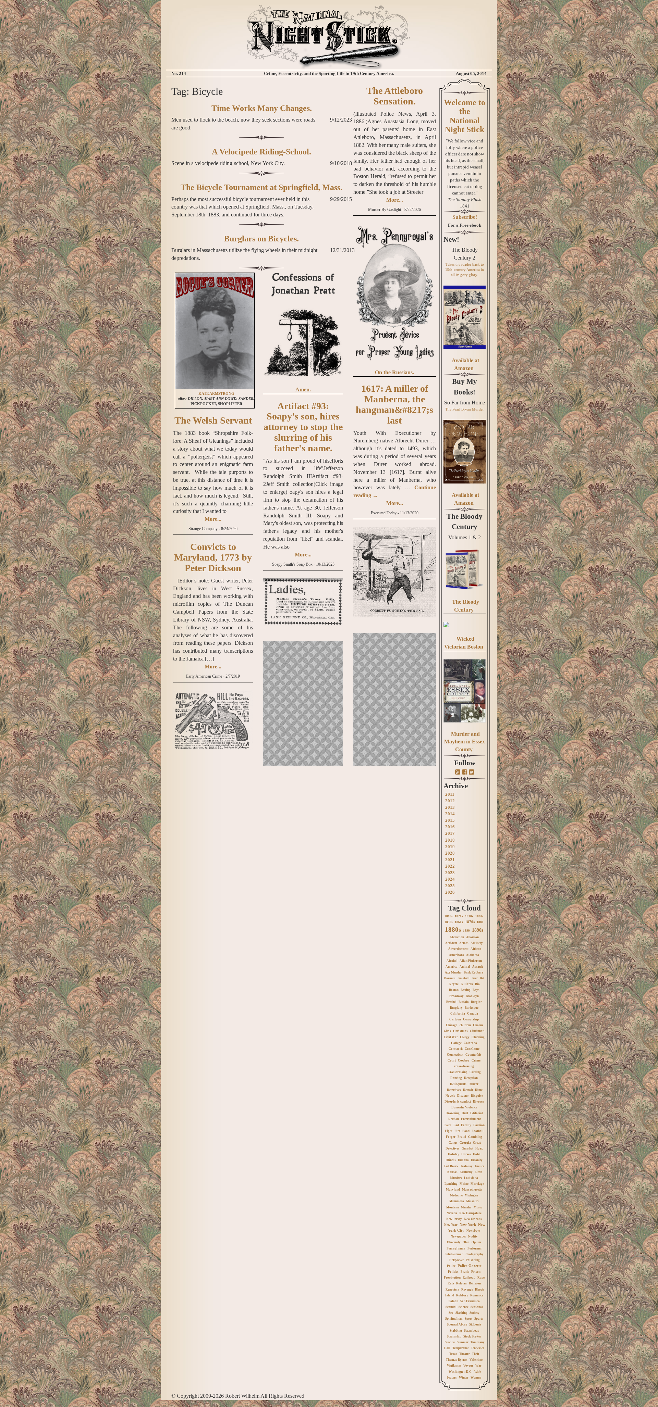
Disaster (463, 1095)
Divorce (478, 1101)
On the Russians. (394, 372)
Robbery (462, 1295)
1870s (470, 922)
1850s (448, 922)
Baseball (464, 978)
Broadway (456, 996)
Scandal (451, 1307)
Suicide (450, 1342)
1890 (466, 930)
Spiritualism (454, 1318)
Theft (475, 1354)
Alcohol (452, 961)
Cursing (475, 1072)
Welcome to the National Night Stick (464, 116)
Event (447, 1125)
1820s (459, 916)
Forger (450, 1137)
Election (453, 1119)
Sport (468, 1318)
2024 (450, 879)
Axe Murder (453, 972)
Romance (476, 1295)
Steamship (454, 1336)
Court (452, 1060)
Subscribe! (464, 217)
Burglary (456, 1007)
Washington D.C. (460, 1371)
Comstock (456, 1049)
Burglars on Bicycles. (261, 238)
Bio (477, 984)
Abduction (457, 937)
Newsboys (473, 1230)
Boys (476, 990)
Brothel (451, 1002)
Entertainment (471, 1119)
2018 (450, 840)
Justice (479, 1166)
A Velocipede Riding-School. (261, 151)
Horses (466, 1154)
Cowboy (464, 1060)
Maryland (453, 1189)
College (456, 1043)
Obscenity (454, 1242)
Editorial (476, 1113)
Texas (453, 1354)
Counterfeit (473, 1054)
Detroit (468, 1090)
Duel (465, 1113)
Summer (462, 1342)
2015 (450, 820)
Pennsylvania (456, 1248)
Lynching (451, 1183)
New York (468, 1224)
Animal (465, 966)
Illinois (451, 1160)
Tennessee (477, 1348)
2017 (450, 833)
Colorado (470, 1043)
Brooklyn (472, 996)
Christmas (460, 1031)
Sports (478, 1318)
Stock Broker (472, 1336)
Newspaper (458, 1236)
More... (213, 519)
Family (466, 1125)
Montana (452, 1207)
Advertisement (458, 949)
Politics (453, 1271)
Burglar (476, 1002)
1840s (479, 916)
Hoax (479, 1148)
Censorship (471, 1019)
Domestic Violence (464, 1107)
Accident (451, 943)
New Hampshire (470, 1213)
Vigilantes (454, 1365)
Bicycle (454, 984)
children (465, 1025)
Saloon (453, 1301)
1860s (459, 922)
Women (476, 1377)
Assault (477, 966)
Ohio (466, 1242)
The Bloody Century (465, 521)
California (457, 1013)
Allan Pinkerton (471, 961)
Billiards (467, 984)
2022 (450, 866)
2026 (450, 892)
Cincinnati (477, 1031)
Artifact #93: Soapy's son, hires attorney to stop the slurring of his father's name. (303, 427)
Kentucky (466, 1172)
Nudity (473, 1236)
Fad (456, 1125)
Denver (473, 1084)
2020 (450, 853)
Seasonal (477, 1307)
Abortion (472, 937)
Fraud (462, 1137)
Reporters (452, 1289)
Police (451, 1266)
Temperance (460, 1348)
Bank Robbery (474, 972)
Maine (464, 1183)
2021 (450, 859)
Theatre (464, 1354)
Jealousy (466, 1166)
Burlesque (471, 1007)
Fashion (479, 1125)
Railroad (469, 1277)
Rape (481, 1277)
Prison (475, 1271)
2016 (450, 826)
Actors (463, 943)
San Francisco (470, 1301)
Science (463, 1307)
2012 (450, 800)
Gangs (453, 1142)
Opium (476, 1242)
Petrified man (453, 1254)
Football (478, 1131)
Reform (461, 1283)
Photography (474, 1254)
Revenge (467, 1289)
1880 (480, 922)
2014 (450, 813)
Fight (448, 1131)
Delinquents (458, 1084)
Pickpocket (456, 1260)
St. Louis (475, 1324)
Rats (451, 1283)
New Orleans (473, 1219)
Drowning (453, 1113)
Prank (465, 1271)
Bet (482, 978)
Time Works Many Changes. (261, 108)
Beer (475, 978)
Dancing (456, 1078)
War (478, 1365)
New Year (451, 1225)
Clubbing (478, 1037)
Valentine (476, 1359)
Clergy (465, 1037)
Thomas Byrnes (456, 1359)
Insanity (477, 1160)
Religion (475, 1283)
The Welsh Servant (213, 420)
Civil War (451, 1037)
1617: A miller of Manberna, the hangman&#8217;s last (394, 404)
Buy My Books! (464, 386)
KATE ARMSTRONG (216, 393)
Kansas (452, 1172)
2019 (450, 846)
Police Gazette (470, 1266)
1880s (453, 929)
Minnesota (456, 1201)
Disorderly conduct (457, 1101)
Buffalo (464, 1002)
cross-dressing (464, 1066)
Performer (474, 1248)
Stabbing (456, 1330)
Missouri (472, 1201)
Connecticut (455, 1054)
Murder (466, 1207)
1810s (448, 916)
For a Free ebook (464, 225)
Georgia (465, 1142)
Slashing (461, 1313)
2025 (450, 885)
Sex (451, 1313)
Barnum (449, 978)
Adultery (477, 943)
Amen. (303, 389)
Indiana (463, 1160)
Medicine (456, 1195)
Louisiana (471, 1178)
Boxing (466, 990)
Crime (476, 1060)
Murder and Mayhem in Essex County (464, 742)
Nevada (452, 1213)
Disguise (477, 1095)
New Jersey (454, 1219)
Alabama (472, 955)
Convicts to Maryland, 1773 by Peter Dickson (213, 557)
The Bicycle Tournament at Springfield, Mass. (261, 187)
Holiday (453, 1154)
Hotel (476, 1154)
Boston (454, 990)
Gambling (475, 1137)
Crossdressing (457, 1072)
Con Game (472, 1049)
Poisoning (473, 1260)
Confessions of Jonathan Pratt (303, 284)
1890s (477, 930)
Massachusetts (472, 1189)
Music (478, 1207)
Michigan (471, 1195)
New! (451, 239)
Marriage (477, 1183)
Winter (463, 1377)
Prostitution (452, 1277)
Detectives (454, 1090)
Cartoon (455, 1019)
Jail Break (451, 1166)
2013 (450, 807)
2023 (450, 872)
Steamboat (471, 1330)
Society (474, 1313)
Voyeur (468, 1365)
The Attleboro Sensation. (394, 95)
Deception (471, 1078)
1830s (469, 916)
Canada (472, 1013)
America (452, 966)
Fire (457, 1131)
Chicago (452, 1025)
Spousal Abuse (457, 1324)
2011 (449, 794)
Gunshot (467, 1148)
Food (466, 1131)
